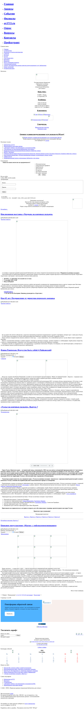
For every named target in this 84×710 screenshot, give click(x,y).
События (3, 358)
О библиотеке (8, 682)
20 (53, 660)
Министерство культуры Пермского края (42, 128)
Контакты (6, 680)
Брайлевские (39, 167)
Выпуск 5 (51, 517)
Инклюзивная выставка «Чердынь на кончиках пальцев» (27, 214)
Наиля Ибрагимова (28, 501)
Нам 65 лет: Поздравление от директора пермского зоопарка (28, 298)
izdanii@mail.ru (8, 291)
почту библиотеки (30, 703)
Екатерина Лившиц (39, 501)
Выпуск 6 (57, 517)
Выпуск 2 (33, 517)
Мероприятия (5, 534)
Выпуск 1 (27, 517)
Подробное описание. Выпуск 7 (10, 520)
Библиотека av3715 (9, 679)
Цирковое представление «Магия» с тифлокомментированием (28, 525)
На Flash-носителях (41, 171)
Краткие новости (5, 219)
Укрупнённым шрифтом (43, 165)
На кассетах (39, 168)
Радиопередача (5, 412)
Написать (10, 614)
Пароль (4, 187)
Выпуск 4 (45, 517)
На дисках (39, 170)
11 (30, 658)
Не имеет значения (41, 173)
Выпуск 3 (39, 517)
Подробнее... (4, 209)
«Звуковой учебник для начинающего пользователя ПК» (20, 683)
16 (7, 660)
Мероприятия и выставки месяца (13, 685)
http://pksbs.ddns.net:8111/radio (42, 644)
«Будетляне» (25, 485)
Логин (4, 182)
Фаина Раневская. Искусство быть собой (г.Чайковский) (26, 350)
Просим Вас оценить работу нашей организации (17, 667)
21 (65, 660)
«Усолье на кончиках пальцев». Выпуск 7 (19, 407)
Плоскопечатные (41, 164)
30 (7, 663)
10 (25, 595)
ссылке (47, 140)
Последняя (37, 595)
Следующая (29, 595)
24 (18, 661)
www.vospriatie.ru (71, 493)
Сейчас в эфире (42, 647)
